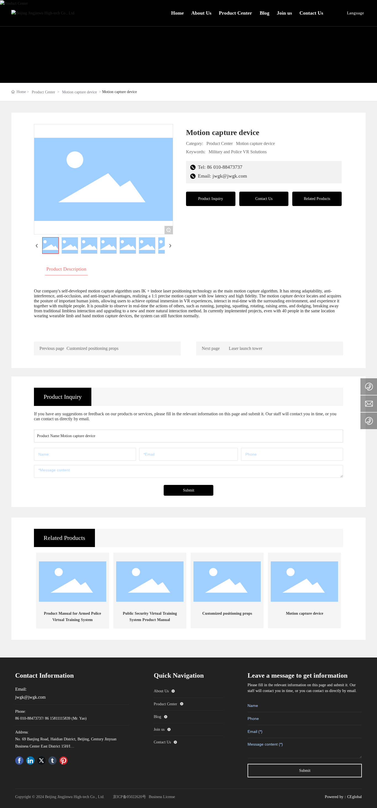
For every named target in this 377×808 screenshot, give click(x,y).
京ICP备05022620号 (129, 797)
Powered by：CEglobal (343, 797)
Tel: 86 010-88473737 (219, 167)
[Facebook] (19, 760)
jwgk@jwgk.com (30, 697)
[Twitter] (41, 760)
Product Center (43, 92)
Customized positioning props (92, 348)
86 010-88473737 (29, 718)
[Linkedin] (30, 760)
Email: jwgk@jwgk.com (222, 176)
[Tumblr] (52, 760)
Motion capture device (79, 92)
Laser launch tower (245, 348)
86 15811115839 (57, 718)
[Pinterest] (63, 760)
